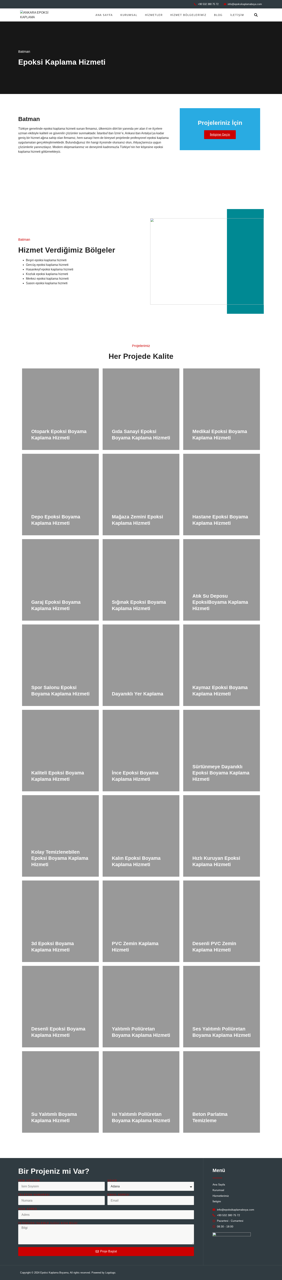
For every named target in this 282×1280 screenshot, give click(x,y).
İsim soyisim (29, 1180)
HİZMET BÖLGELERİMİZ (188, 15)
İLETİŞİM (237, 15)
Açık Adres (27, 1209)
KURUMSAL (128, 15)
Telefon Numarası (34, 1195)
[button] (256, 15)
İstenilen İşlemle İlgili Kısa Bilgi (48, 1223)
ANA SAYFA (104, 15)
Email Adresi (118, 1195)
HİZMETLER (154, 15)
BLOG (218, 15)
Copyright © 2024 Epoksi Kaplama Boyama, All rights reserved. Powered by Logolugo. (68, 1272)
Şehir (112, 1180)
